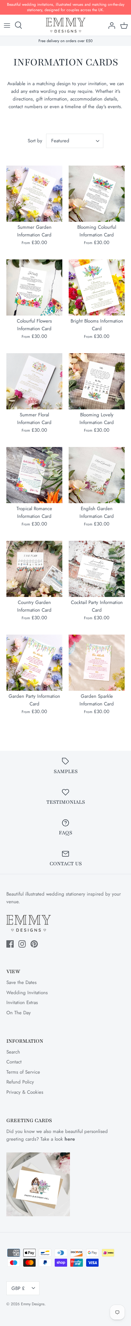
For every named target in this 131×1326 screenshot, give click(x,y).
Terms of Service (23, 1072)
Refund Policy (20, 1081)
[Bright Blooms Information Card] (97, 287)
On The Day (18, 1012)
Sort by (35, 140)
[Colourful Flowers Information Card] (34, 287)
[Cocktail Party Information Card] (97, 569)
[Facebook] (10, 944)
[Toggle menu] (7, 25)
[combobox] (74, 141)
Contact (14, 1061)
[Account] (110, 25)
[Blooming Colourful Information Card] (97, 194)
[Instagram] (22, 944)
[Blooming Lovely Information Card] (97, 381)
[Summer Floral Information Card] (34, 381)
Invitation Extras (22, 1002)
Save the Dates (21, 982)
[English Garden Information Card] (97, 475)
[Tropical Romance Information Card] (34, 475)
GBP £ (18, 1288)
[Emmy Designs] (66, 25)
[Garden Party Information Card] (34, 663)
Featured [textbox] (60, 141)
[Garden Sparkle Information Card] (97, 663)
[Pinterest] (34, 944)
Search (13, 1051)
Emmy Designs (33, 1304)
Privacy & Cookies (24, 1092)
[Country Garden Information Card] (34, 569)
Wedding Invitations (27, 992)
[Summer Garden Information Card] (34, 194)
